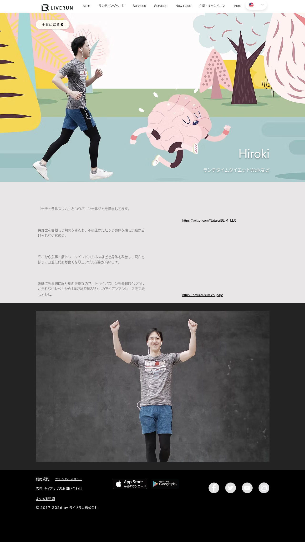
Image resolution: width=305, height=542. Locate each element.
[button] (152, 386)
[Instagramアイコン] (264, 487)
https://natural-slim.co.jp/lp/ (202, 295)
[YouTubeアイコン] (247, 487)
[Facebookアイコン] (213, 487)
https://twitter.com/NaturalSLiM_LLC (209, 220)
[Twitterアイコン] (230, 487)
